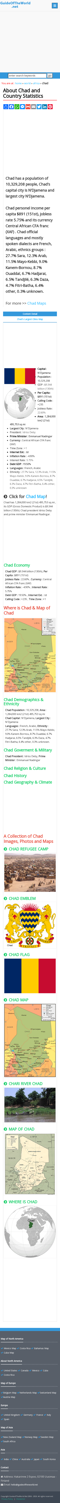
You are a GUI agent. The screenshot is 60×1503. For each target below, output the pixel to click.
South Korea (49, 1459)
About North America (11, 1360)
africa (36, 83)
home (18, 83)
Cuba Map (9, 1352)
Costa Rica (25, 1348)
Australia (26, 1459)
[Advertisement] (30, 41)
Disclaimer (20, 1499)
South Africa (9, 1441)
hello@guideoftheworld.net (24, 1484)
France (39, 1414)
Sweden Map (47, 1437)
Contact (5, 1467)
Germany (28, 1414)
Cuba (45, 1370)
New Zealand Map (12, 1437)
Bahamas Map (41, 1348)
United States (10, 1370)
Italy (49, 1414)
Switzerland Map (48, 1392)
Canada (24, 1370)
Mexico (35, 1370)
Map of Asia (7, 1427)
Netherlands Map (28, 1392)
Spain (6, 1419)
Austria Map (9, 1397)
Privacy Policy (7, 1499)
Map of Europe (8, 1383)
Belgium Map (9, 1392)
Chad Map (36, 496)
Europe (4, 1405)
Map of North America (12, 1338)
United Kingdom (12, 1414)
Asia (3, 1449)
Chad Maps (36, 303)
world (27, 83)
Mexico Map (10, 1348)
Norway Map (31, 1437)
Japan (36, 1459)
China (15, 1459)
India (6, 1459)
